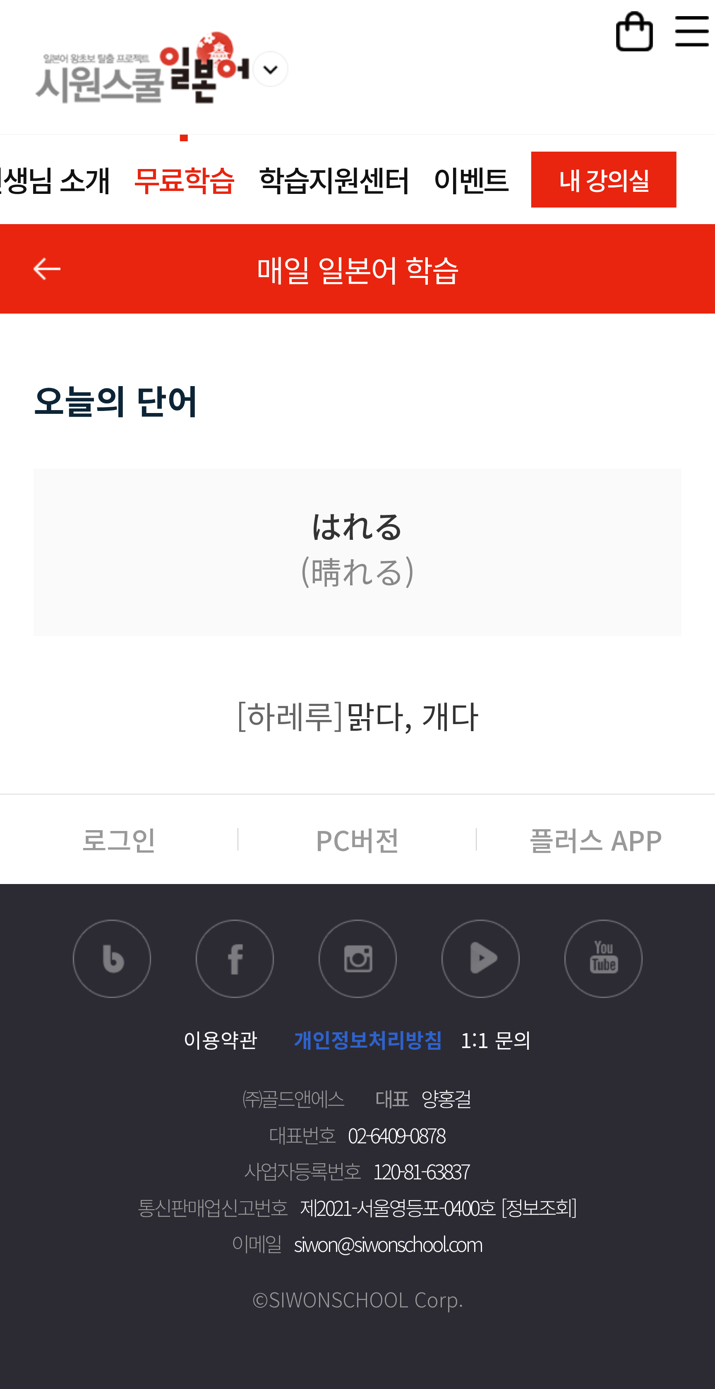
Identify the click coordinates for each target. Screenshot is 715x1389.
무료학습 (184, 179)
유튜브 (603, 959)
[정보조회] (538, 1207)
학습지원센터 (333, 179)
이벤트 (471, 179)
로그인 (119, 839)
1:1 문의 (496, 1039)
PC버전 (357, 839)
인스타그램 (358, 959)
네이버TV (480, 959)
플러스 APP (595, 839)
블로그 (112, 959)
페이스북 (235, 959)
